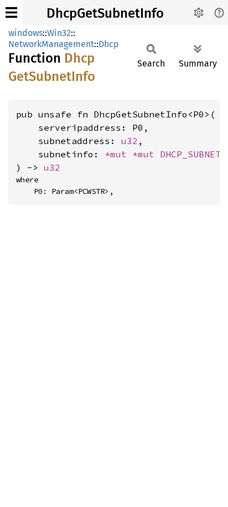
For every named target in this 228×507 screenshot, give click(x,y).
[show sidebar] (11, 12)
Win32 (59, 33)
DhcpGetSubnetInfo (105, 13)
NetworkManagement (51, 44)
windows (25, 33)
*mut (118, 154)
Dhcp (109, 44)
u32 (129, 140)
